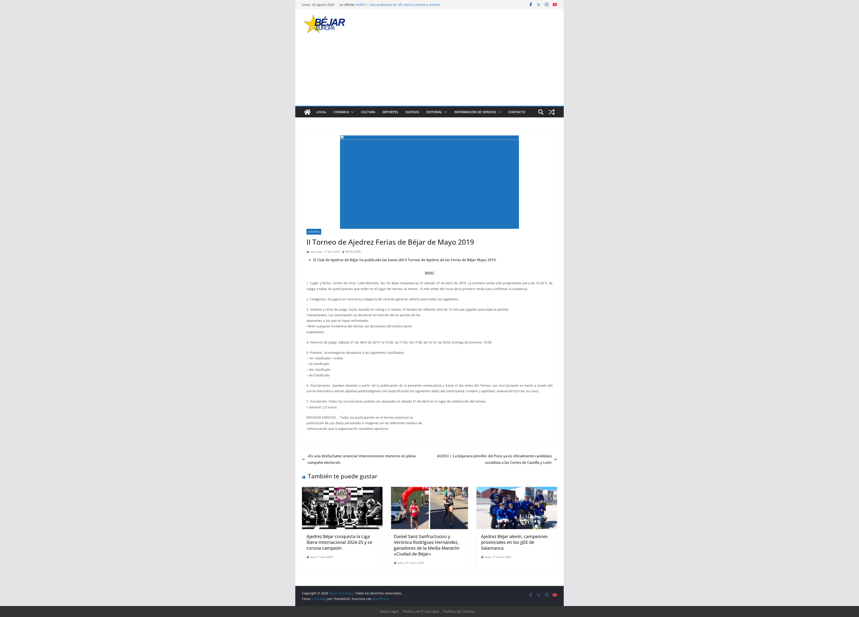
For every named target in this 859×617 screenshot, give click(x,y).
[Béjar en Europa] (307, 112)
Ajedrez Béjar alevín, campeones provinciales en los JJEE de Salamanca (514, 542)
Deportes (390, 112)
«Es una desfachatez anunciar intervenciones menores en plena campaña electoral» (361, 459)
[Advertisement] (429, 72)
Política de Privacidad (421, 611)
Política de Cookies (459, 611)
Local (321, 112)
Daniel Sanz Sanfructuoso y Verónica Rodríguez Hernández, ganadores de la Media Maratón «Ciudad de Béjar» (426, 545)
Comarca (341, 112)
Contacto (516, 112)
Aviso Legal (389, 611)
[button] (351, 112)
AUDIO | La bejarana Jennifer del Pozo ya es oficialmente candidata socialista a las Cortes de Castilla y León (494, 459)
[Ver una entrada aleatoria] (551, 112)
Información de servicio (475, 112)
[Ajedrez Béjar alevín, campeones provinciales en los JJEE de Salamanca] (516, 490)
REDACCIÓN (353, 252)
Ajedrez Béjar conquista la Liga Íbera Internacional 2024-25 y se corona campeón (339, 542)
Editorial (434, 112)
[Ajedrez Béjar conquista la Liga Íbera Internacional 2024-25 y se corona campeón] (342, 490)
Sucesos (412, 112)
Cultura (368, 112)
